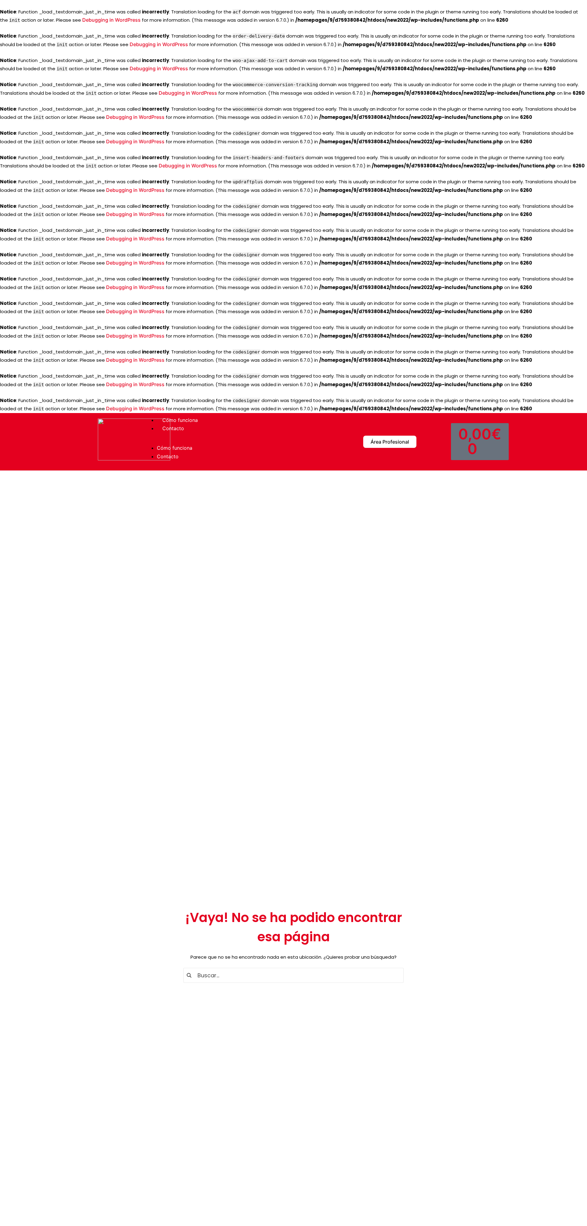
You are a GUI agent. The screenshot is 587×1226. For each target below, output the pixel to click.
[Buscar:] (293, 975)
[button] (239, 441)
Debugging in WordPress (111, 20)
